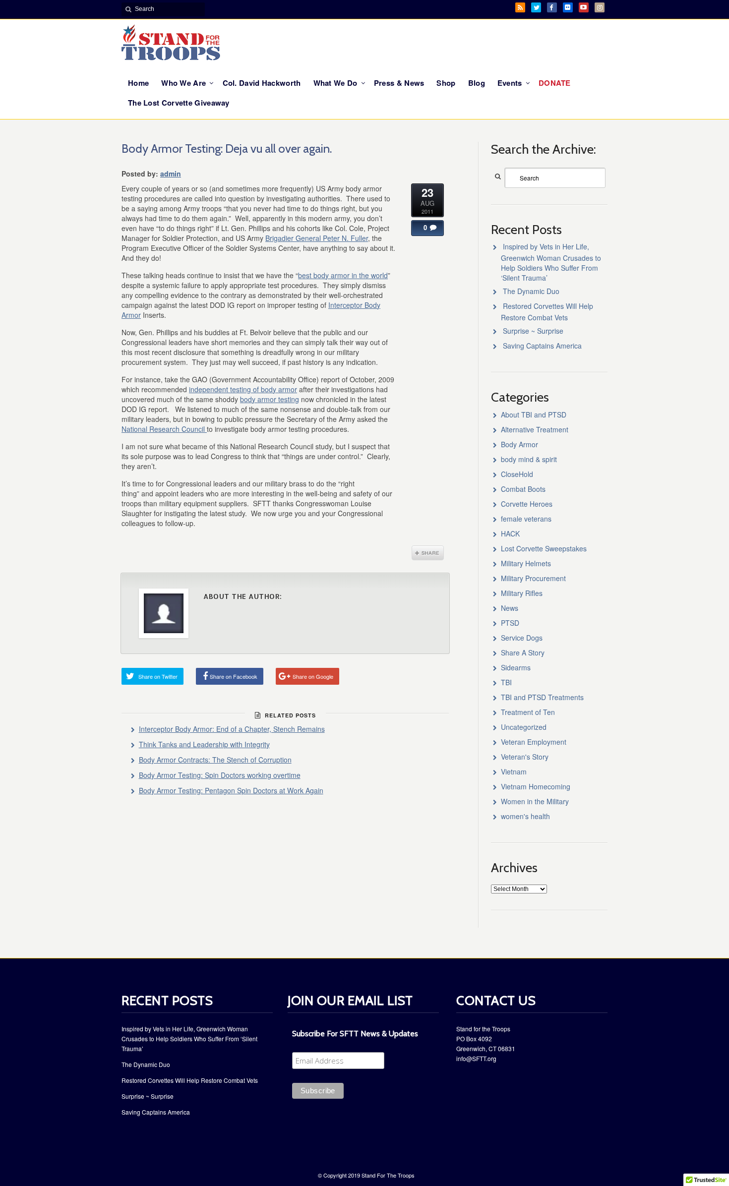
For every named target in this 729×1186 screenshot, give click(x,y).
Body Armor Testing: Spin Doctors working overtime (220, 775)
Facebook (552, 7)
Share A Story (523, 652)
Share (428, 552)
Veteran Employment (533, 742)
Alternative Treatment (534, 429)
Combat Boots (523, 489)
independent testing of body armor (243, 389)
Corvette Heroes (526, 504)
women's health (525, 816)
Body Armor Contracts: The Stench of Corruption (215, 760)
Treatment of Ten (528, 712)
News (509, 608)
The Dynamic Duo (531, 291)
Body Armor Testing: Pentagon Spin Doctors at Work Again (231, 790)
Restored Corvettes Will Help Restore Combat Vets (190, 1080)
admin (170, 173)
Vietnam (514, 771)
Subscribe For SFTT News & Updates (355, 1033)
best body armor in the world (343, 275)
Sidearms (516, 667)
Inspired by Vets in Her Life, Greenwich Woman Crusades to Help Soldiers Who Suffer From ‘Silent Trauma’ (551, 262)
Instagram (600, 7)
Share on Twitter (158, 676)
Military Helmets (526, 563)
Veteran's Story (524, 757)
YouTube (584, 7)
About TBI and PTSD (533, 414)
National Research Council (164, 429)
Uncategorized (524, 727)
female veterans (526, 519)
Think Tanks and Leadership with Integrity (204, 744)
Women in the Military (535, 801)
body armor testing (269, 399)
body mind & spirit (529, 459)
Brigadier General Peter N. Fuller (316, 238)
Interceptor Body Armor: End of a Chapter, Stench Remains (232, 729)
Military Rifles (522, 593)
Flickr (568, 7)
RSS (520, 7)
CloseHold (517, 474)
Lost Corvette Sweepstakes (544, 548)
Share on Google (313, 676)
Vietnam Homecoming (535, 786)
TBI (506, 682)
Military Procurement (533, 578)
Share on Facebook (233, 676)
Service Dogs (522, 638)
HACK (510, 533)
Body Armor (519, 444)
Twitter (536, 7)
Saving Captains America (542, 346)
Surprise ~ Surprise (533, 331)
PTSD (510, 623)
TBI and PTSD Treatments (542, 697)
